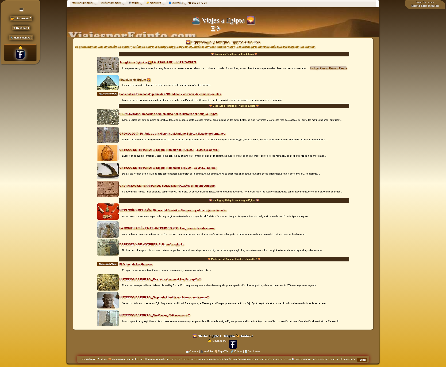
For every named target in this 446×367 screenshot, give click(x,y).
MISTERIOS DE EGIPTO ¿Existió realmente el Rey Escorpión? (160, 279)
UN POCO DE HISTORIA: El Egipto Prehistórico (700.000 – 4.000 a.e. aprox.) (168, 149)
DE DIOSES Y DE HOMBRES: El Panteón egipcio (151, 244)
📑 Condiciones (252, 351)
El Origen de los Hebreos (135, 264)
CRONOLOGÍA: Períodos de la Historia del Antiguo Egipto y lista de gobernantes (172, 133)
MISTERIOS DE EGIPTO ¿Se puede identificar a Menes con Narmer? (164, 297)
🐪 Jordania (244, 336)
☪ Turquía (227, 336)
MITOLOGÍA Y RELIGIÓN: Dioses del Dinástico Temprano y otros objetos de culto (172, 210)
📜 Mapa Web (222, 351)
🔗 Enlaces (237, 351)
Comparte (20, 51)
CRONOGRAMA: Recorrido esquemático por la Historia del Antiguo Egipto (168, 114)
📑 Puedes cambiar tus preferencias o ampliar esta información (323, 359)
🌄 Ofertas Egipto (206, 336)
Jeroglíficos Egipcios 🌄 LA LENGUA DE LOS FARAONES (157, 62)
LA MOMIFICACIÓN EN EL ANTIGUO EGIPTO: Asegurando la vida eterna (166, 228)
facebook (233, 341)
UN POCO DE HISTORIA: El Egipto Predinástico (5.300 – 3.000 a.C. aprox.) (167, 167)
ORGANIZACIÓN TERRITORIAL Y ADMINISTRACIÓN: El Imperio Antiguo (167, 185)
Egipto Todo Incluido (425, 5)
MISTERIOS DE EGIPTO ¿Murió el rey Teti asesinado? (154, 315)
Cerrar (363, 360)
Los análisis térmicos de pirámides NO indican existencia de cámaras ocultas (170, 94)
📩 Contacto (192, 351)
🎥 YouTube (206, 351)
